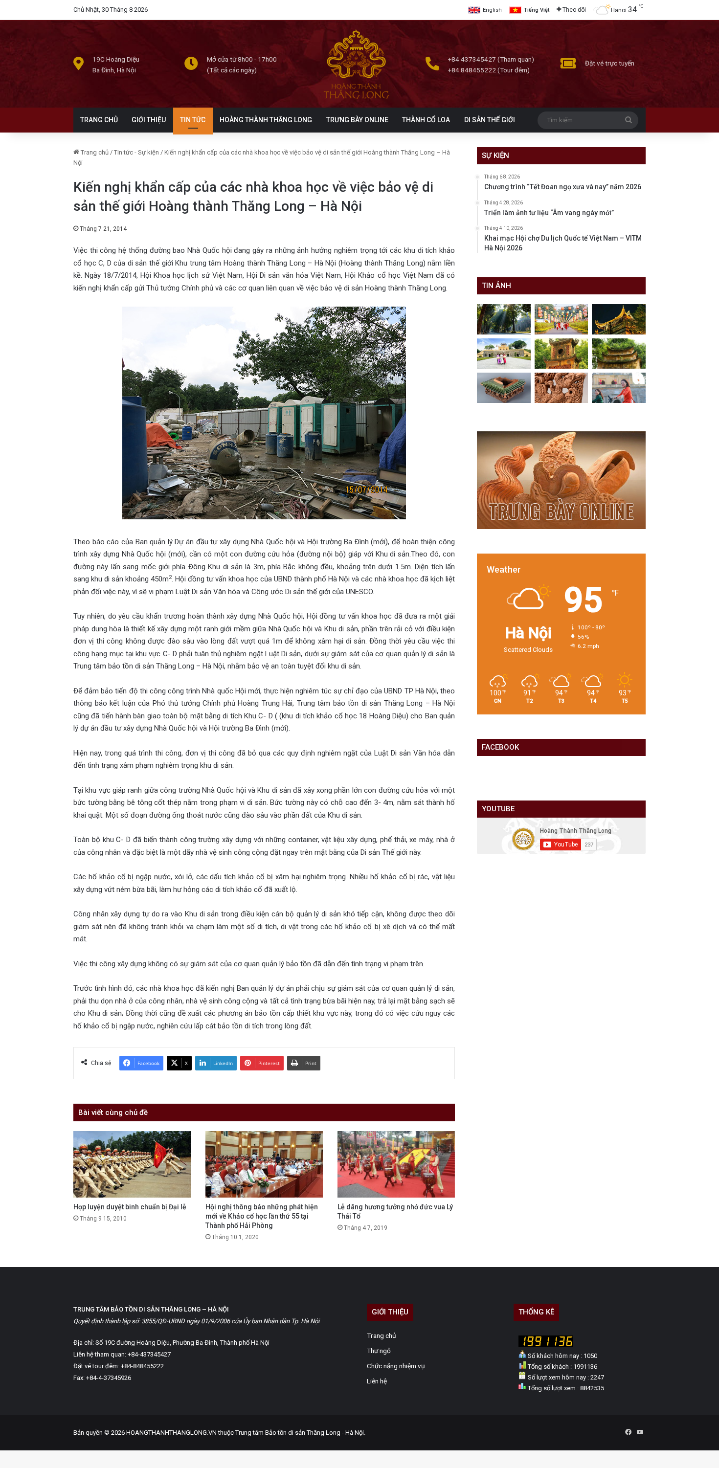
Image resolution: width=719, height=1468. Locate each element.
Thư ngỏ (379, 1351)
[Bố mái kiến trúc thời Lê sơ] (504, 388)
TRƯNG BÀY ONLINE (357, 120)
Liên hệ (377, 1381)
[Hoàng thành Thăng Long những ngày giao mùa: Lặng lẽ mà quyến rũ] (619, 353)
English (492, 10)
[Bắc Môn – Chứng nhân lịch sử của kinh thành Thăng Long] (504, 319)
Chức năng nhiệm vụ (396, 1366)
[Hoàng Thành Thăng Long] (356, 98)
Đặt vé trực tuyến (609, 63)
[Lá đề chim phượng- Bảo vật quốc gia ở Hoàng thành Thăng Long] (561, 388)
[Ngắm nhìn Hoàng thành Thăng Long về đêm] (619, 319)
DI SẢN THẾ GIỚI (489, 120)
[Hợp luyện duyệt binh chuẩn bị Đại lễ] (132, 1164)
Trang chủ (94, 152)
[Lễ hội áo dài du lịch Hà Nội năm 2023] (619, 388)
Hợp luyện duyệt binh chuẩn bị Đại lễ (129, 1207)
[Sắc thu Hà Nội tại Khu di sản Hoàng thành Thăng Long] (561, 353)
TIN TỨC (192, 120)
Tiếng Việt (536, 10)
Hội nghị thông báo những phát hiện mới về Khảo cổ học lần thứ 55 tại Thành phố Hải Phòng (261, 1216)
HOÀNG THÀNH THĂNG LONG (266, 120)
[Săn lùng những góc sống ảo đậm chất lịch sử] (504, 353)
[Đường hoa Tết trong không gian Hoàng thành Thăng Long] (561, 319)
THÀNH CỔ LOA (426, 120)
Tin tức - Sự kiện (136, 152)
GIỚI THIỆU (149, 120)
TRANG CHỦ (99, 120)
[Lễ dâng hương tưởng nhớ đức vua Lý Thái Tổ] (396, 1164)
